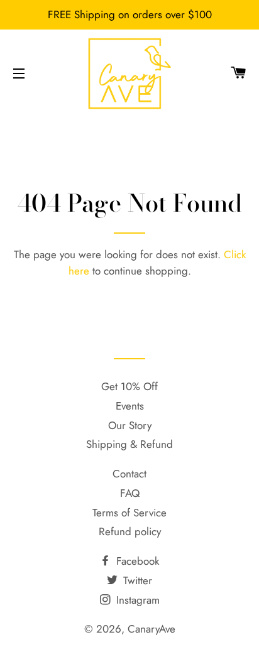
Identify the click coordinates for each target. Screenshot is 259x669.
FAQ (130, 493)
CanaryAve (151, 628)
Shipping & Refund (129, 444)
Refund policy (130, 531)
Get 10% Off (129, 386)
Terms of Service (129, 512)
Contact (129, 473)
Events (130, 405)
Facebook (136, 560)
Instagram (136, 599)
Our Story (130, 425)
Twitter (136, 580)
